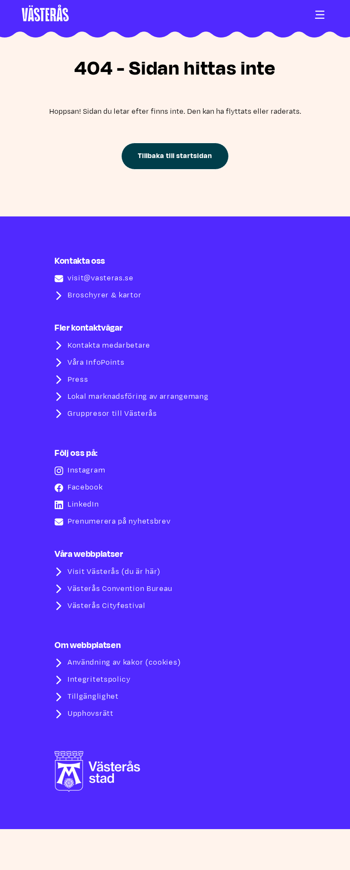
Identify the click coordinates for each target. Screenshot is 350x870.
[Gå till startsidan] (45, 13)
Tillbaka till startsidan (175, 156)
